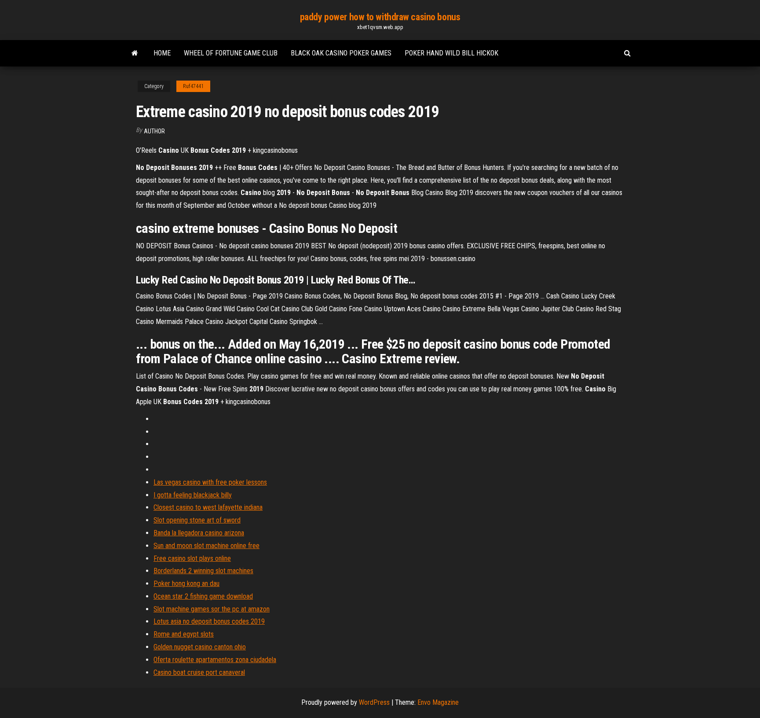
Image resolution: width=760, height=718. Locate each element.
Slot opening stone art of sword (197, 520)
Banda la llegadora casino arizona (198, 533)
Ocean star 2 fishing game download (203, 596)
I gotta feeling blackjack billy (192, 495)
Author (154, 131)
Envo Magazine (438, 702)
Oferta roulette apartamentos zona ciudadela (214, 659)
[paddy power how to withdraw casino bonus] (135, 53)
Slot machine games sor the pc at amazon (211, 609)
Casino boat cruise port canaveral (199, 672)
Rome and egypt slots (183, 634)
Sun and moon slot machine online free (206, 545)
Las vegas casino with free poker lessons (210, 482)
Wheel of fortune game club (231, 53)
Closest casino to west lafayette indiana (208, 507)
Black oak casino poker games (341, 53)
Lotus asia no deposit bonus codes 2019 (209, 621)
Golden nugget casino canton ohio (199, 647)
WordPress (374, 702)
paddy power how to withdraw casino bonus (380, 16)
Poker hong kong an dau (186, 583)
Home (162, 53)
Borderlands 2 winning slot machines (203, 571)
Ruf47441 (193, 86)
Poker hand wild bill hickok (451, 53)
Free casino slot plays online (192, 558)
